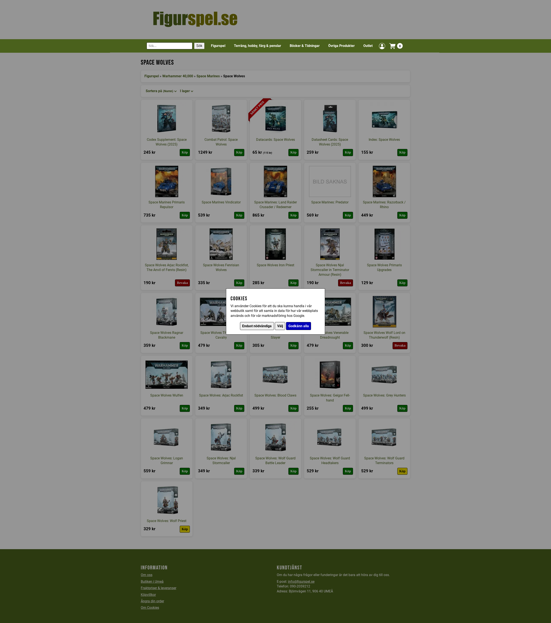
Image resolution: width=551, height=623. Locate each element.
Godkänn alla (298, 326)
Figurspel (218, 46)
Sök (199, 46)
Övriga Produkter (341, 46)
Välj (280, 326)
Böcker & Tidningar (305, 46)
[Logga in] (382, 46)
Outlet (368, 46)
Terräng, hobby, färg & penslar (257, 46)
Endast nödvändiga (257, 326)
